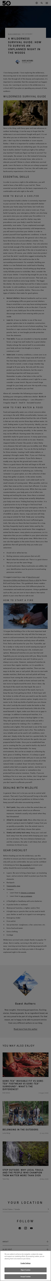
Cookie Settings (26, 1263)
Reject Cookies (25, 1270)
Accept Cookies (25, 1276)
